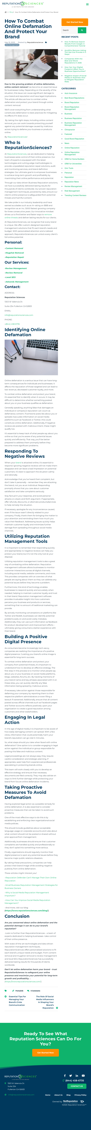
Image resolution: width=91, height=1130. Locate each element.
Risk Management (12, 45)
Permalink (19, 991)
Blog (11, 12)
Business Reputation (73, 118)
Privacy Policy (80, 1095)
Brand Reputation (72, 102)
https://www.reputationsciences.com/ (23, 981)
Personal (68, 173)
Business (68, 114)
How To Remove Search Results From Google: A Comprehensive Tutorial (75, 44)
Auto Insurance (71, 93)
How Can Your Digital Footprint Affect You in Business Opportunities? (75, 69)
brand (18, 463)
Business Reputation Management (73, 124)
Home (47, 1095)
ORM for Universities (73, 164)
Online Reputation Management (72, 153)
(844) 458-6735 (13, 324)
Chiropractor (70, 130)
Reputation (69, 177)
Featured (68, 134)
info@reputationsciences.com (19, 315)
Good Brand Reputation (74, 139)
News (67, 143)
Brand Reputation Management (72, 108)
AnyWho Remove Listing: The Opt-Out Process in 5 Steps (75, 52)
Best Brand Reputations (74, 98)
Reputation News (72, 182)
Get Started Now (75, 22)
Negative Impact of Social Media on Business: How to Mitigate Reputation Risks (75, 79)
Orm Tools (69, 168)
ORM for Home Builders (74, 159)
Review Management (73, 186)
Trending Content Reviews (75, 195)
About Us (58, 1095)
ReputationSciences (17, 137)
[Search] (82, 30)
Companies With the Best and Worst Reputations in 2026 (73, 61)
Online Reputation (72, 148)
